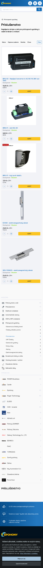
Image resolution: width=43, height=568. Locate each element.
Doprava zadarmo (13, 42)
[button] (30, 3)
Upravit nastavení (21, 563)
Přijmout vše (21, 558)
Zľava (29, 42)
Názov (4, 42)
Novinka (23, 42)
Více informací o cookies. (29, 553)
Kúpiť (29, 91)
